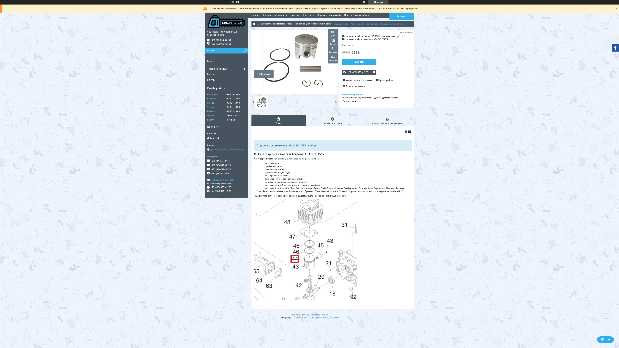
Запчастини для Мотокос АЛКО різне (313, 23)
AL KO (301, 158)
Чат (608, 339)
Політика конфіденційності (327, 318)
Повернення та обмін (356, 15)
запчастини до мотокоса (286, 158)
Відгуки (211, 79)
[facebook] (406, 132)
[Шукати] (245, 50)
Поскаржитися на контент (302, 318)
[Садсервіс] (226, 21)
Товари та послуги (273, 15)
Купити (359, 61)
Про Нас (295, 15)
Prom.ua (324, 315)
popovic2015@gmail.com (222, 180)
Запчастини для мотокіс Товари (276, 23)
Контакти (308, 15)
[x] (409, 132)
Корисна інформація (329, 15)
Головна (254, 15)
